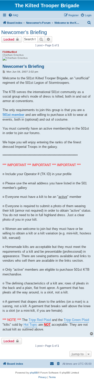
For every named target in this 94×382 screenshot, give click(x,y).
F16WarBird (10, 52)
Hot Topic (30, 324)
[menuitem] (13, 15)
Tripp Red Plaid (40, 320)
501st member (13, 115)
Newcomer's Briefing (24, 32)
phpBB (34, 372)
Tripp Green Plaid (76, 320)
